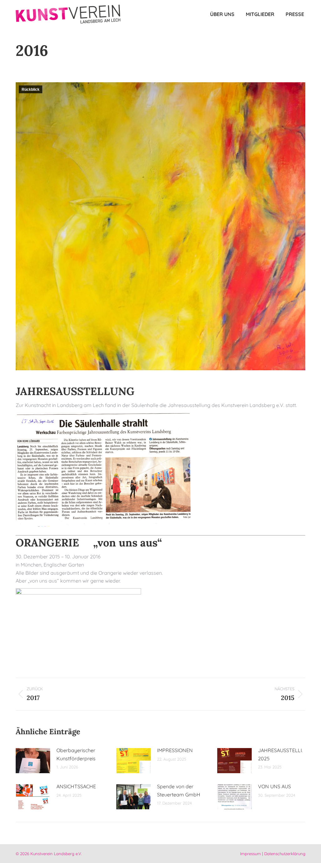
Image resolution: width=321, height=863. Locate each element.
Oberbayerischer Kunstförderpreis (76, 754)
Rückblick (30, 89)
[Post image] (33, 760)
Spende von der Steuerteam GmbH (178, 790)
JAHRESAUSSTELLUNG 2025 (284, 754)
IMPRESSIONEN (175, 750)
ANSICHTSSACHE (76, 786)
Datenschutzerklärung (284, 853)
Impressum (250, 853)
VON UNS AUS (274, 786)
